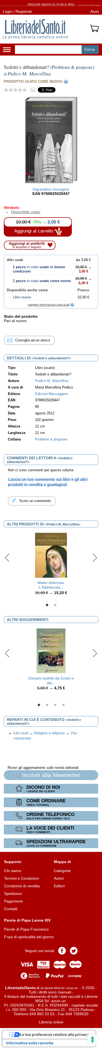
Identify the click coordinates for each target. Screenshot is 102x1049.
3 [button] (55, 705)
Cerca (89, 49)
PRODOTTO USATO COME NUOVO (33, 81)
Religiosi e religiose (49, 733)
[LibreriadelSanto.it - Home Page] (35, 29)
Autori (59, 878)
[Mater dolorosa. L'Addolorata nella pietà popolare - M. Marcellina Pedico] (51, 555)
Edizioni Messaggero (51, 394)
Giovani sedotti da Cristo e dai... (51, 680)
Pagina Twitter (74, 951)
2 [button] (55, 605)
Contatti (10, 909)
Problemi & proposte (51, 439)
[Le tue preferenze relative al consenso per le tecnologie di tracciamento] (92, 1039)
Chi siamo (12, 870)
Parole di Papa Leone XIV (27, 920)
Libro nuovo (22, 297)
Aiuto (94, 11)
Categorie (62, 870)
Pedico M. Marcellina (51, 381)
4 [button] (63, 705)
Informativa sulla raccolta (29, 1043)
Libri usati (21, 733)
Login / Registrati (17, 11)
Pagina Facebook (62, 951)
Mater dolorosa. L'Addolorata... (51, 584)
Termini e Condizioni (21, 878)
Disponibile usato (22, 212)
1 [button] (47, 605)
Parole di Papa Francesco (26, 929)
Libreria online (51, 1022)
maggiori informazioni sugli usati (48, 304)
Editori (59, 886)
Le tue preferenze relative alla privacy (54, 1034)
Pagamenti (13, 901)
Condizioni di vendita (22, 886)
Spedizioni (13, 893)
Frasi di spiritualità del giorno (29, 937)
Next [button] (94, 557)
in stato (42, 281)
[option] (51, 565)
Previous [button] (7, 557)
